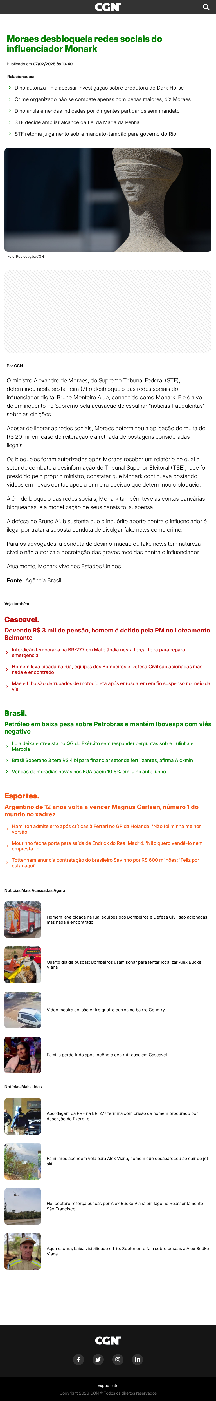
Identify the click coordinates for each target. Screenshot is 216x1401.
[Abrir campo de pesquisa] (206, 7)
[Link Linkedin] (137, 1363)
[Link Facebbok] (78, 1363)
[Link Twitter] (98, 1363)
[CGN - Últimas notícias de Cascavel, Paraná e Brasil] (108, 7)
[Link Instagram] (117, 1363)
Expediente (108, 1385)
